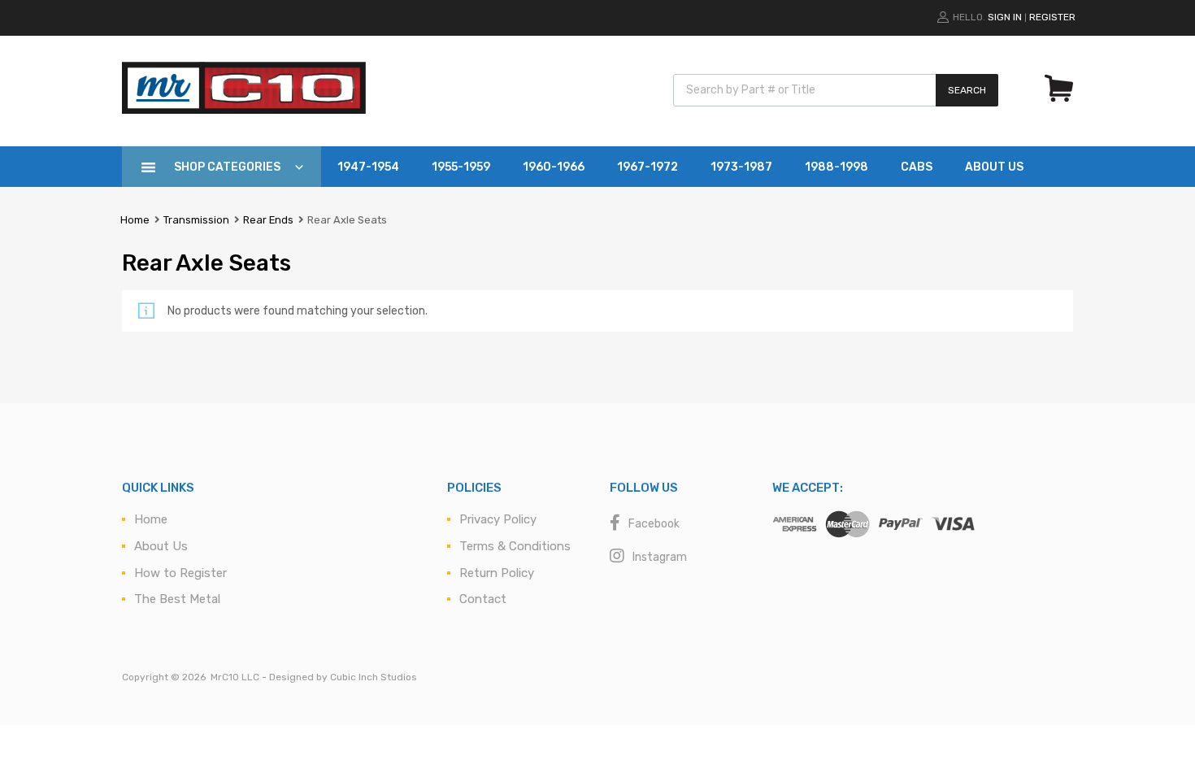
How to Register (180, 573)
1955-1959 (461, 167)
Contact (482, 599)
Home (135, 220)
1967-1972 (647, 167)
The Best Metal (177, 599)
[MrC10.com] (244, 109)
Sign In (1005, 17)
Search (967, 90)
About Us (994, 167)
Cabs (916, 167)
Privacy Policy (498, 519)
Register (1052, 17)
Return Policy (496, 573)
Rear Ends (268, 220)
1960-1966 (553, 167)
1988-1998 (836, 167)
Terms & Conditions (515, 546)
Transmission (196, 220)
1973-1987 (741, 167)
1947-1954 (368, 167)
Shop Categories (227, 167)
